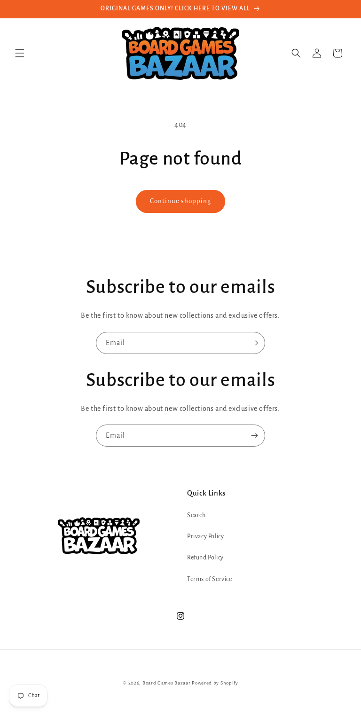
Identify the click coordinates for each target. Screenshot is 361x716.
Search (196, 515)
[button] (19, 53)
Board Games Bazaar (166, 682)
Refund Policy (205, 557)
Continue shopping (180, 201)
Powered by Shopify (215, 682)
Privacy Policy (205, 536)
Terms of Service (209, 579)
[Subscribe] (254, 343)
